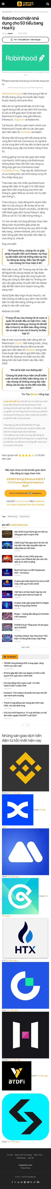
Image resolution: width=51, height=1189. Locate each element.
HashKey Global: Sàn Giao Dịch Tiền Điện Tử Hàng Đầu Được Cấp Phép (31, 637)
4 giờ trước (8, 698)
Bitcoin (34, 394)
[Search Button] (47, 4)
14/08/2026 (17, 575)
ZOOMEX (11, 479)
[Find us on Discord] (38, 1182)
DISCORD (40, 504)
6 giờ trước (8, 718)
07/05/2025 (17, 619)
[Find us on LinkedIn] (18, 1182)
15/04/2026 (17, 551)
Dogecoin (19, 119)
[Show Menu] (3, 4)
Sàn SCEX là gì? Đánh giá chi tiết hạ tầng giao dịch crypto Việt (30, 533)
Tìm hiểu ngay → (16, 793)
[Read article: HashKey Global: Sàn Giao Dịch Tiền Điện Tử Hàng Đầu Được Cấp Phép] (7, 638)
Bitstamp (30, 349)
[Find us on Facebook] (12, 1182)
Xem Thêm (25, 647)
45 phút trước (8, 669)
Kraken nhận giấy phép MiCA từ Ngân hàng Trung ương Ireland (31, 604)
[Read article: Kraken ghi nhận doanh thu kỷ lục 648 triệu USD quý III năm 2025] (7, 583)
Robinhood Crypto (12, 93)
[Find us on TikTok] (34, 1182)
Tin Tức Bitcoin (30, 1177)
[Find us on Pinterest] (21, 1182)
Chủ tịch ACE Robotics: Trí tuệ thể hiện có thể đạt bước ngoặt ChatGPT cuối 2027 (25, 714)
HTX (10, 482)
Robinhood (24, 516)
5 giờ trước (8, 708)
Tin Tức (10, 1155)
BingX (21, 479)
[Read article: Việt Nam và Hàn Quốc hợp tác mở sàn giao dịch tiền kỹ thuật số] (7, 594)
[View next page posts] (28, 725)
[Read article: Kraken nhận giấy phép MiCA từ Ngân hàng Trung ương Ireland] (7, 605)
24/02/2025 (17, 641)
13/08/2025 (17, 597)
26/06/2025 (17, 608)
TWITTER (31, 504)
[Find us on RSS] (31, 1182)
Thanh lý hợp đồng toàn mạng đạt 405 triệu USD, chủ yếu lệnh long (24, 704)
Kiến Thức (38, 1155)
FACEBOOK (39, 501)
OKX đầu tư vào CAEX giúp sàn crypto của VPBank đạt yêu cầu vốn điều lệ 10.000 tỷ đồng (30, 559)
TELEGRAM (21, 504)
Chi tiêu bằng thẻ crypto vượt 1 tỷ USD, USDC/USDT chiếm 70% (22, 684)
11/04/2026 (17, 564)
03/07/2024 (22, 33)
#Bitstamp (12, 516)
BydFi (25, 485)
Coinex (18, 482)
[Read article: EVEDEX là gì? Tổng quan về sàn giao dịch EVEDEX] (7, 627)
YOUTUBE (11, 504)
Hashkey (37, 482)
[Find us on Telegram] (25, 1182)
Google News (24, 1165)
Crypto (18, 343)
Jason (10, 33)
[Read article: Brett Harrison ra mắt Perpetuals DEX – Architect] (7, 572)
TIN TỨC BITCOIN (22, 501)
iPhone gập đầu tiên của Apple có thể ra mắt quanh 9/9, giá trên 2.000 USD (24, 674)
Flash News (21, 1158)
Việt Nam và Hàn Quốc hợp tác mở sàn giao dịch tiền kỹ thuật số (30, 593)
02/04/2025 (17, 630)
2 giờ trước (8, 679)
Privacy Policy (25, 1168)
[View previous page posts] (23, 725)
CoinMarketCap (10, 170)
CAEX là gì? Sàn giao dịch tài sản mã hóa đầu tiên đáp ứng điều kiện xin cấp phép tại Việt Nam (31, 545)
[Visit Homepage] (25, 4)
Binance (30, 479)
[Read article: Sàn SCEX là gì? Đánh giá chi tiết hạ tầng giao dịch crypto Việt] (7, 534)
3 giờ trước (8, 689)
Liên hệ (31, 1158)
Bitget (27, 482)
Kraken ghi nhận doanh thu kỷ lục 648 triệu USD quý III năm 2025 (31, 582)
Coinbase (25, 132)
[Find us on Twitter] (15, 1182)
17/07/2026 (17, 537)
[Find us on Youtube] (28, 1182)
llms (30, 1165)
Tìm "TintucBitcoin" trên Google (27, 39)
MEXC (40, 479)
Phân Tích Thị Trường (23, 1155)
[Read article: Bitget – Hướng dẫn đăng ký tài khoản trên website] (7, 616)
